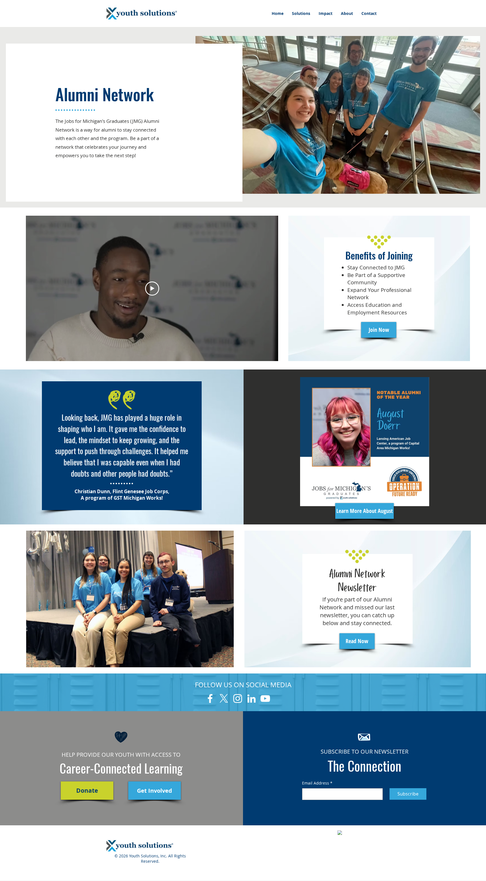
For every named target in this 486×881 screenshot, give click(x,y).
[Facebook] (210, 698)
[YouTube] (265, 698)
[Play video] (152, 288)
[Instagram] (238, 698)
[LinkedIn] (251, 698)
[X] (224, 698)
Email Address (317, 783)
